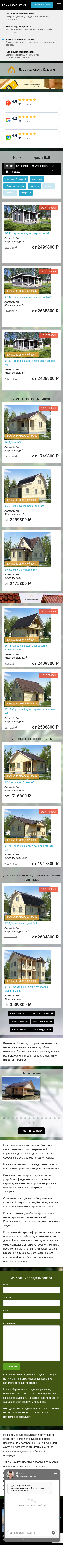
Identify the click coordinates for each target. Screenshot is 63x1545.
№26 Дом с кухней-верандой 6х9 (24, 506)
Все (52, 170)
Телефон (7, 1297)
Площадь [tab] (14, 171)
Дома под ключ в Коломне (37, 69)
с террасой (26, 193)
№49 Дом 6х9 (12, 442)
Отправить (11, 1366)
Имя (5, 1284)
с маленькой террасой (15, 179)
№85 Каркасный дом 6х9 (19, 782)
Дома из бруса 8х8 (19, 1021)
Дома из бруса (17, 1013)
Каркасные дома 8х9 (42, 1021)
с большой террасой (14, 186)
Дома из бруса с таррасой (41, 1013)
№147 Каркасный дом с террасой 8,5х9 (28, 297)
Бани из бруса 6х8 (20, 1029)
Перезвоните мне (42, 4)
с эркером (34, 186)
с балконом (37, 179)
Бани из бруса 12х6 (42, 1029)
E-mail (6, 1310)
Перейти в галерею (31, 1131)
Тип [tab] (10, 165)
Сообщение (9, 1323)
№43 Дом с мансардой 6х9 (20, 569)
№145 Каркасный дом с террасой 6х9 (27, 233)
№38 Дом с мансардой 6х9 (20, 923)
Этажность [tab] (41, 165)
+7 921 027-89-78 (14, 5)
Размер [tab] (24, 165)
